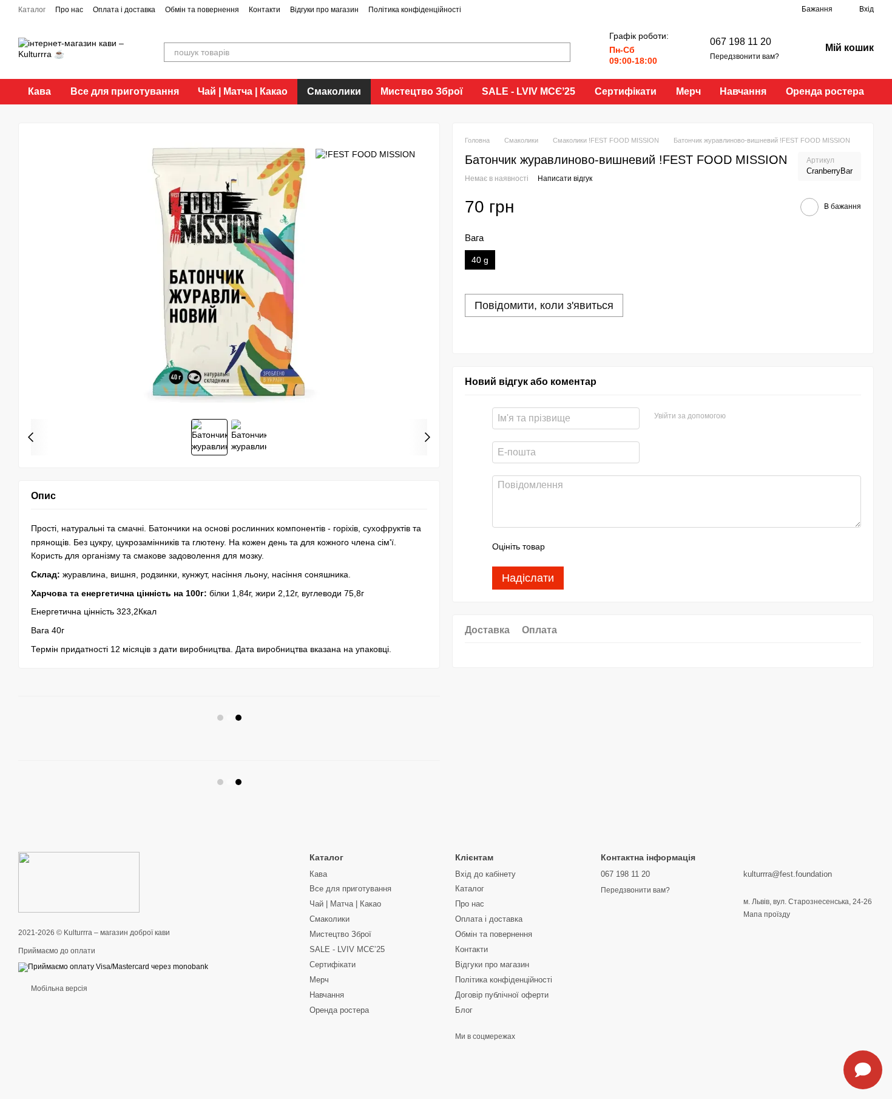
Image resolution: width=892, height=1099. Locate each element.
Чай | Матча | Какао (243, 91)
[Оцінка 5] (642, 547)
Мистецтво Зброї (421, 91)
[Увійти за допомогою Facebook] (739, 416)
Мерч (688, 91)
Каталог (32, 9)
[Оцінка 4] (623, 547)
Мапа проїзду (766, 914)
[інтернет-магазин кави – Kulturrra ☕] (79, 882)
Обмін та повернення (202, 9)
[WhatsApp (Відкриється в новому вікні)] (536, 9)
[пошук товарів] (560, 52)
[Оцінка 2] (584, 547)
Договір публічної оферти (502, 994)
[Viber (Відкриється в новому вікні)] (522, 9)
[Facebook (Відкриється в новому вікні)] (493, 9)
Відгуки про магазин (324, 9)
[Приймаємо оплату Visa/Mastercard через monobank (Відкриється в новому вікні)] (113, 966)
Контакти (264, 9)
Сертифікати (626, 91)
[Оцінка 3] (603, 547)
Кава (39, 91)
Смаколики (334, 91)
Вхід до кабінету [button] (485, 874)
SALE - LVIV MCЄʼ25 (528, 91)
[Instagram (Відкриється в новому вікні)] (478, 9)
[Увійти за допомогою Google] (758, 416)
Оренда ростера (825, 91)
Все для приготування (124, 91)
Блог (464, 1010)
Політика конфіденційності (414, 9)
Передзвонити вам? (744, 56)
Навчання (743, 91)
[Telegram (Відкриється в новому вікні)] (507, 9)
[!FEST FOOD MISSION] (365, 153)
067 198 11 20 (740, 41)
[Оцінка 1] (565, 547)
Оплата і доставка (124, 9)
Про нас (69, 9)
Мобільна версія (58, 988)
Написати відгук (565, 179)
